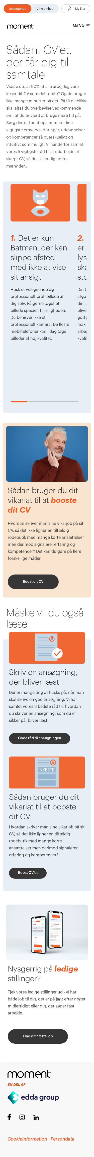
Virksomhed (45, 8)
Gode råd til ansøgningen (39, 738)
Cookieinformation (27, 1139)
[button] (75, 8)
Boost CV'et (28, 873)
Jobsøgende (17, 8)
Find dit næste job (38, 1036)
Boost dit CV (33, 581)
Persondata (62, 1139)
